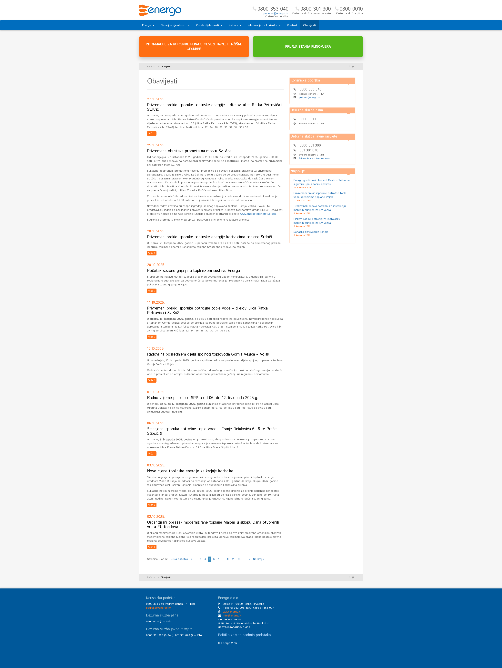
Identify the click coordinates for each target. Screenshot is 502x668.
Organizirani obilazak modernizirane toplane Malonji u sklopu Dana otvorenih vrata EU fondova (213, 525)
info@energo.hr (233, 616)
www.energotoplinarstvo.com (258, 214)
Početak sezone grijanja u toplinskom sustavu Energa (193, 271)
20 (233, 559)
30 (239, 559)
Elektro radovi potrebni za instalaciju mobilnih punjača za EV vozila (317, 221)
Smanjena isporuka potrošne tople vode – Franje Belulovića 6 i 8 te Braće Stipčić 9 (212, 431)
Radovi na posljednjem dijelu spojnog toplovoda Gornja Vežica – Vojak (208, 354)
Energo (146, 25)
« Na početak (179, 559)
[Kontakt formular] (353, 66)
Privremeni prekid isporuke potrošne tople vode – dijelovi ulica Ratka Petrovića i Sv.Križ (207, 311)
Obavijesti (309, 25)
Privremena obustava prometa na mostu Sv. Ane (189, 151)
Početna (151, 66)
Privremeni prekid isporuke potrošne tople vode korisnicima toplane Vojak (320, 195)
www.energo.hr (232, 612)
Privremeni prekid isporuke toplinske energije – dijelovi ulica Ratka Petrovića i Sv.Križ (214, 107)
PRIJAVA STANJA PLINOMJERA (308, 46)
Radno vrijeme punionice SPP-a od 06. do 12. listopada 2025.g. (202, 398)
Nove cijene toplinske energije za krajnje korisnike (190, 471)
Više (151, 134)
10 (228, 559)
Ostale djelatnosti (207, 25)
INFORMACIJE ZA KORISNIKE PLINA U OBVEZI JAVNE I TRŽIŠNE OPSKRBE (194, 46)
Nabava (233, 25)
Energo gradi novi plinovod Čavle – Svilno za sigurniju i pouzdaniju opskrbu (322, 182)
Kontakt (292, 25)
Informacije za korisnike (262, 25)
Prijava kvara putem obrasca (314, 158)
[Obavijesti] (349, 66)
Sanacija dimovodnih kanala (311, 232)
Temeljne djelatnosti (173, 25)
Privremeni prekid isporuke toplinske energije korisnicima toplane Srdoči (209, 237)
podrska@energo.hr (276, 13)
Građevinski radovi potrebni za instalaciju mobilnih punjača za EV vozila (320, 208)
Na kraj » (258, 559)
